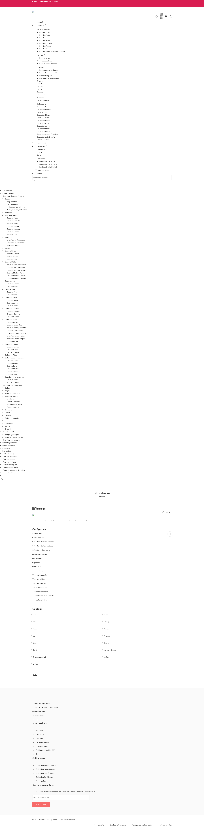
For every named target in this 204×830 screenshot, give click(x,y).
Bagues (40, 55)
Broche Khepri (12, 256)
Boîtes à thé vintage (12, 393)
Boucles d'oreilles (11, 215)
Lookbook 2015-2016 (48, 164)
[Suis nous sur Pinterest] (37, 720)
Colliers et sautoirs (12, 418)
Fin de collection (8, 445)
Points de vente (43, 170)
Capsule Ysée (42, 112)
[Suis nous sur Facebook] (33, 720)
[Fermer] (2, 479)
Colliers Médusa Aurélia (16, 273)
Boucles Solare (45, 46)
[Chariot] (166, 16)
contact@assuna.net (40, 711)
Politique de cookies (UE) (45, 750)
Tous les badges (8, 454)
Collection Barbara (44, 107)
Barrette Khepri (13, 253)
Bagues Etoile (12, 322)
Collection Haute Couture (45, 769)
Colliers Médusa (13, 369)
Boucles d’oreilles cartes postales (52, 51)
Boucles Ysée (44, 40)
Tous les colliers (8, 459)
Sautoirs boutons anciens (14, 377)
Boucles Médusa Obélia (16, 267)
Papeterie (6, 448)
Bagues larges (45, 58)
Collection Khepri (43, 115)
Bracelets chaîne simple (48, 70)
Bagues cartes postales (48, 63)
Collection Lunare (44, 123)
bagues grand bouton (17, 207)
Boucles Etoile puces (15, 330)
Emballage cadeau (9, 443)
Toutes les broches (9, 473)
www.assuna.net (38, 715)
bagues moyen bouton (18, 210)
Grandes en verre (13, 402)
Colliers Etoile (12, 341)
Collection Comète (44, 120)
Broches (40, 81)
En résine (10, 399)
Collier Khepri (12, 259)
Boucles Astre (44, 35)
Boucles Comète (45, 43)
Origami (8, 429)
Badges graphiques (12, 434)
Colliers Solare (12, 286)
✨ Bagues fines (45, 61)
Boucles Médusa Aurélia (16, 264)
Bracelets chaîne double (48, 73)
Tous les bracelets (9, 456)
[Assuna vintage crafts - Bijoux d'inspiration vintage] (41, 12)
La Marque (41, 146)
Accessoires (7, 190)
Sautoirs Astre (12, 306)
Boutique (40, 26)
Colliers (40, 86)
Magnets (40, 97)
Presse (39, 152)
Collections (41, 104)
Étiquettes (8, 421)
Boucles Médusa (45, 49)
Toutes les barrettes (10, 467)
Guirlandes (41, 95)
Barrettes (40, 84)
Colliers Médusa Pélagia (16, 278)
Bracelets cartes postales (49, 78)
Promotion (6, 451)
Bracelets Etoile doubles (16, 333)
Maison (102, 496)
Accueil (40, 22)
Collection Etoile (43, 129)
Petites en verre (13, 407)
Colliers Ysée (12, 295)
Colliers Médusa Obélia (16, 275)
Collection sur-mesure (11, 440)
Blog (39, 155)
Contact (40, 173)
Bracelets (40, 67)
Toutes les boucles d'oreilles (13, 470)
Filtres (34, 507)
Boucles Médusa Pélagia (16, 270)
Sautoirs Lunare (13, 352)
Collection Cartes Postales (47, 134)
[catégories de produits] (161, 14)
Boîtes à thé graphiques (14, 437)
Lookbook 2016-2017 (48, 161)
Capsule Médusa (11, 262)
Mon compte (99, 825)
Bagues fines (12, 201)
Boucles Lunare (45, 38)
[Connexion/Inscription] (156, 16)
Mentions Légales (165, 825)
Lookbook (41, 159)
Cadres (7, 412)
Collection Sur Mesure (44, 777)
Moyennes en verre (14, 404)
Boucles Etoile (44, 32)
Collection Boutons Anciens (13, 196)
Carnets (8, 415)
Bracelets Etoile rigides (16, 336)
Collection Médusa (44, 109)
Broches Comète (13, 314)
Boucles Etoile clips (14, 325)
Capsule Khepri (10, 251)
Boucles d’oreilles (44, 29)
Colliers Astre (12, 303)
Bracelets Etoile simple (16, 338)
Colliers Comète (13, 317)
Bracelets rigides (45, 75)
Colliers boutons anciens (14, 358)
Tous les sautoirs (9, 462)
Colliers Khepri (12, 363)
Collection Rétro (43, 131)
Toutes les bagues (9, 465)
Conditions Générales (118, 825)
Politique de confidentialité (142, 825)
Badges (40, 92)
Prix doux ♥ (41, 143)
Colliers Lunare (13, 349)
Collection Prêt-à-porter (45, 773)
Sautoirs (40, 89)
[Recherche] (170, 16)
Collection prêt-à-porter (46, 137)
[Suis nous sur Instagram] (42, 720)
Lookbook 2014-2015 (48, 167)
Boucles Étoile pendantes (17, 327)
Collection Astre (43, 126)
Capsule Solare (43, 118)
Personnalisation (42, 742)
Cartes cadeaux (43, 100)
